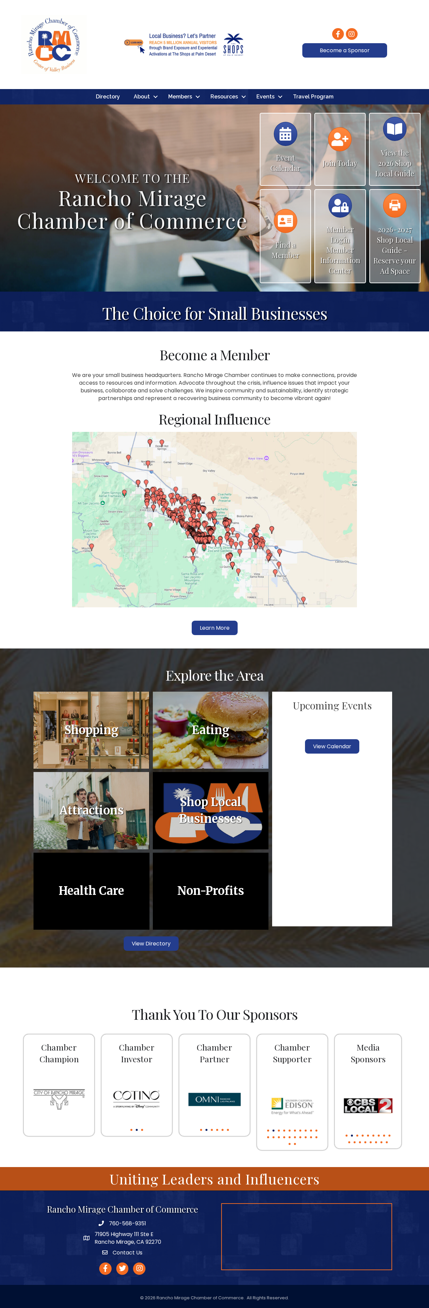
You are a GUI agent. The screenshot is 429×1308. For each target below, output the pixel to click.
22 (295, 1144)
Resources (224, 96)
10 (316, 1131)
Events (265, 96)
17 (300, 1137)
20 (316, 1137)
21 (290, 1144)
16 (295, 1137)
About (142, 96)
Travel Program (313, 96)
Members (180, 96)
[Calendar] (285, 137)
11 (268, 1137)
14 (284, 1137)
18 (306, 1137)
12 (273, 1137)
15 (290, 1137)
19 (311, 1137)
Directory (108, 96)
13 (279, 1137)
